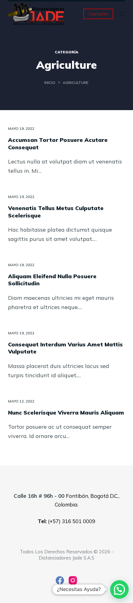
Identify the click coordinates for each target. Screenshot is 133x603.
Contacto (98, 13)
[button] (119, 589)
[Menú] (122, 14)
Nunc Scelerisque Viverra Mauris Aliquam (66, 412)
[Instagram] (73, 580)
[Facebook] (60, 580)
